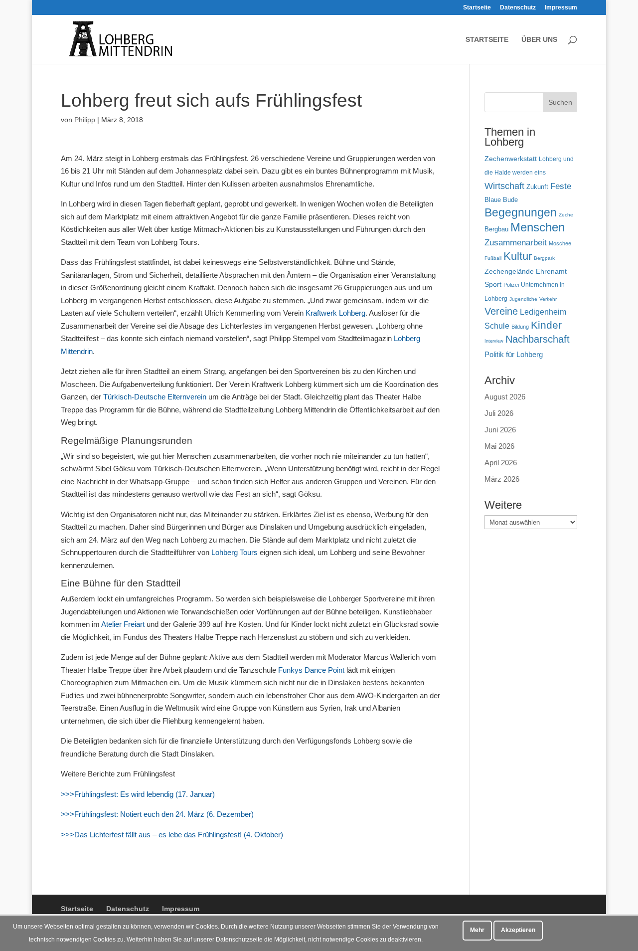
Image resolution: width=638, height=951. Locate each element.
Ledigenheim (543, 312)
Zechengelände (509, 271)
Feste (560, 186)
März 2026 (501, 479)
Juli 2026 (498, 413)
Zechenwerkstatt (510, 159)
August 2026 (504, 396)
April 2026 (500, 462)
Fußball (492, 258)
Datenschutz (518, 7)
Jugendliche (523, 299)
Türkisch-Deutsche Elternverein (154, 396)
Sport (492, 284)
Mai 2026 (499, 446)
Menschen (537, 227)
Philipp (84, 120)
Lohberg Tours (233, 552)
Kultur (517, 256)
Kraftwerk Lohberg (335, 313)
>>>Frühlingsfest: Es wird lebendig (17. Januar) (138, 794)
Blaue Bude (501, 199)
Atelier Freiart (123, 624)
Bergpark (544, 258)
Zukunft (537, 186)
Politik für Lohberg (513, 354)
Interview (493, 341)
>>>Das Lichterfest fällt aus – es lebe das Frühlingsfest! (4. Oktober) (172, 834)
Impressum (561, 7)
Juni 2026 (500, 429)
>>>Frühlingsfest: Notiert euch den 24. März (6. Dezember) (157, 814)
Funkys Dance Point (311, 670)
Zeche (566, 214)
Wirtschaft (504, 186)
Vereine (501, 311)
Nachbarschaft (537, 339)
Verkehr (548, 299)
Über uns (539, 39)
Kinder (546, 325)
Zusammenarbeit (515, 242)
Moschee (560, 243)
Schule (496, 326)
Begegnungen (520, 212)
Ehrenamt (551, 271)
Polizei (511, 285)
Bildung (520, 327)
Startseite (477, 7)
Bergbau (496, 229)
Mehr (477, 930)
